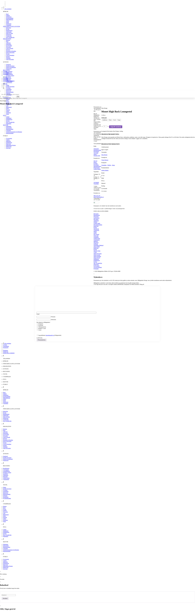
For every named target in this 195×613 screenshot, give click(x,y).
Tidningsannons (42, 327)
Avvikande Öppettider (96, 183)
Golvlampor (9, 72)
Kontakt (96, 163)
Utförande (104, 117)
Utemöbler (8, 25)
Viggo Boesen (104, 160)
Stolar (7, 22)
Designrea (5, 78)
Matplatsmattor (6, 547)
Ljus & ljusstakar (10, 55)
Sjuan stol (96, 235)
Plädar (7, 85)
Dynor (4, 509)
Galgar (4, 529)
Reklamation (97, 167)
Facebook (40, 325)
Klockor (8, 49)
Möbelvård (5, 567)
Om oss (95, 160)
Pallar (4, 516)
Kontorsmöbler (9, 18)
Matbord (96, 241)
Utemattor (5, 548)
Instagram (40, 324)
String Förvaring (98, 253)
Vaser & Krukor (10, 59)
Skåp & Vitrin (9, 33)
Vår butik (96, 153)
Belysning (96, 213)
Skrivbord (96, 242)
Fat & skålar (9, 45)
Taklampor (8, 78)
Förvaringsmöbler (98, 224)
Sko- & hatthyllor (10, 37)
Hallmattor (5, 536)
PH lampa (96, 219)
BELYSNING (6, 70)
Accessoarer (6, 559)
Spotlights (8, 77)
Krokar (95, 261)
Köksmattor (6, 545)
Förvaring (8, 47)
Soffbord (96, 244)
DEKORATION (7, 38)
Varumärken (6, 72)
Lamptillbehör (9, 74)
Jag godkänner (46, 335)
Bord (7, 14)
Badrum (8, 40)
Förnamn (53, 316)
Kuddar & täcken (10, 66)
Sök (18, 96)
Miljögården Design (8, 566)
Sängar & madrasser (11, 67)
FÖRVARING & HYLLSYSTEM (11, 26)
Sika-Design (104, 154)
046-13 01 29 (97, 195)
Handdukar (5, 497)
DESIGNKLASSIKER (8, 81)
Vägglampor (9, 82)
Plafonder (8, 79)
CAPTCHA (39, 338)
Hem (1, 98)
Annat (39, 330)
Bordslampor (9, 71)
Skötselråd (96, 148)
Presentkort (96, 151)
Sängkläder (9, 89)
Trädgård (8, 58)
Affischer (8, 43)
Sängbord (8, 64)
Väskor (5, 560)
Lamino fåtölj (97, 223)
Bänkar (8, 99)
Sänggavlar (9, 68)
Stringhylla (8, 34)
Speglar (8, 56)
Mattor (95, 231)
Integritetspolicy (97, 166)
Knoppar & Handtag (11, 51)
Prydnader (96, 268)
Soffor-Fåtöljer (104, 170)
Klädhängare (97, 260)
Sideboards (8, 32)
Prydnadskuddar (7, 498)
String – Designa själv (97, 155)
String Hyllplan (97, 256)
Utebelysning (97, 238)
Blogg (95, 162)
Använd (5, 598)
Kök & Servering (10, 52)
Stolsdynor (8, 23)
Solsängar (5, 520)
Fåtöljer (8, 15)
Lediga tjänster (97, 169)
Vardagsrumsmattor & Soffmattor (11, 550)
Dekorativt (8, 44)
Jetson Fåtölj (97, 246)
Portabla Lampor (10, 75)
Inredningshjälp (97, 150)
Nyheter (5, 71)
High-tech (5, 564)
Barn (7, 41)
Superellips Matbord (98, 245)
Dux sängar (96, 234)
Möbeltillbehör (9, 19)
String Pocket (97, 257)
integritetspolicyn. (50, 335)
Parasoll (5, 517)
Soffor (7, 21)
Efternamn (53, 319)
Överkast (8, 88)
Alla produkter (7, 9)
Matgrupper (6, 514)
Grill (7, 105)
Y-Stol (95, 252)
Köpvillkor (96, 165)
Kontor (8, 54)
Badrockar (8, 90)
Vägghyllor (9, 36)
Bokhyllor (8, 27)
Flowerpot (96, 216)
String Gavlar (97, 255)
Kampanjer (5, 74)
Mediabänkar (9, 30)
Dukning (8, 93)
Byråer (7, 29)
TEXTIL (5, 83)
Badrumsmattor (9, 92)
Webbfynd (5, 79)
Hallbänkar (8, 16)
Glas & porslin (9, 48)
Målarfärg (5, 562)
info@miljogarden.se (99, 197)
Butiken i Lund (42, 328)
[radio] (105, 120)
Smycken (5, 569)
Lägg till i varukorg (115, 126)
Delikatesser (6, 563)
